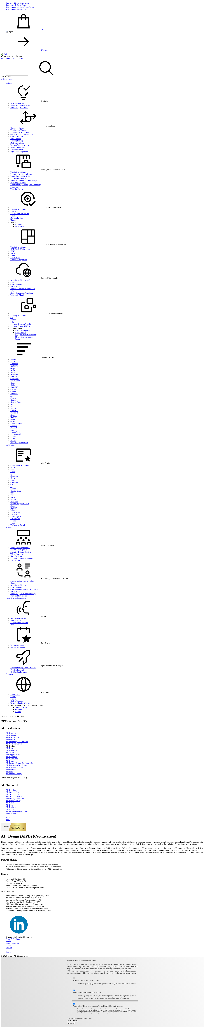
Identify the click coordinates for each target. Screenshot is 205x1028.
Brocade (13, 377)
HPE (12, 404)
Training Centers (16, 149)
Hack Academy (16, 556)
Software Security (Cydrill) (20, 324)
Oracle (12, 421)
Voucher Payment (17, 670)
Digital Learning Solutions (20, 548)
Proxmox (13, 426)
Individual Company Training (21, 558)
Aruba (12, 370)
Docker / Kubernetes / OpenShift (22, 289)
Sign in (8, 952)
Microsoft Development (24, 337)
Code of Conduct (16, 701)
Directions (19, 710)
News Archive (15, 621)
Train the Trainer (16, 189)
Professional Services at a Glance (22, 581)
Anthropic (14, 364)
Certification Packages (18, 672)
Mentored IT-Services (18, 596)
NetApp (13, 415)
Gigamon (13, 400)
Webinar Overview (17, 645)
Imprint (8, 941)
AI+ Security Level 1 (14, 792)
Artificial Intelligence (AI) (20, 280)
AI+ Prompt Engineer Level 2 (17, 811)
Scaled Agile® (15, 517)
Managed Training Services (20, 552)
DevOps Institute (16, 218)
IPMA (12, 251)
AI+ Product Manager (14, 774)
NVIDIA (13, 417)
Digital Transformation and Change (23, 180)
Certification (10, 445)
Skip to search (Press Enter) (16, 5)
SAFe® (13, 212)
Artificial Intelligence (18, 585)
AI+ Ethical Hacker (13, 801)
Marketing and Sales (18, 183)
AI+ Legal (10, 761)
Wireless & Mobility (18, 295)
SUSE (12, 438)
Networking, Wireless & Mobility (22, 594)
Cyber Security (16, 284)
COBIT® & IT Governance (20, 249)
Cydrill (13, 391)
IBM (12, 493)
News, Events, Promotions (16, 598)
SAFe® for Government (19, 214)
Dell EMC (14, 394)
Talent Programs (16, 554)
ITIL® (12, 253)
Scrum (12, 216)
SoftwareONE (15, 434)
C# (11, 318)
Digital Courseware (17, 147)
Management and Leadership (21, 174)
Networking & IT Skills (19, 108)
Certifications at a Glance (19, 465)
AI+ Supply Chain (13, 754)
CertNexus (14, 379)
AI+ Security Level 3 (14, 796)
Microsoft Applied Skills (19, 504)
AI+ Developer (11, 790)
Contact (20, 58)
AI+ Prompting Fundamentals (17, 742)
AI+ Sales (9, 772)
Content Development (18, 550)
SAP (12, 430)
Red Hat (13, 428)
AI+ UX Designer (12, 737)
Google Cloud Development (25, 335)
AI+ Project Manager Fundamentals (19, 763)
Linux (12, 291)
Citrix (12, 385)
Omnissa (13, 419)
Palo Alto (13, 510)
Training (9, 83)
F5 (11, 396)
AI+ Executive (11, 733)
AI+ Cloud (10, 803)
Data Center (14, 287)
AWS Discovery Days (18, 647)
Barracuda (14, 374)
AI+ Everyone (11, 735)
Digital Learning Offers (19, 151)
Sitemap (9, 948)
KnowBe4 (14, 411)
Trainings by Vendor (18, 130)
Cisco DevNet (20, 333)
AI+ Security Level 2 (14, 794)
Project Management (18, 178)
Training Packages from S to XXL (23, 668)
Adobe (13, 359)
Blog (12, 625)
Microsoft (14, 413)
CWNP (13, 389)
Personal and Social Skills (20, 176)
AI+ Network (11, 813)
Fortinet (13, 398)
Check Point (15, 381)
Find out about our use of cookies (79, 1018)
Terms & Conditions (13, 939)
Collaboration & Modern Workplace (23, 589)
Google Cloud (15, 402)
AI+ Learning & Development (17, 765)
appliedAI (14, 366)
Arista (12, 368)
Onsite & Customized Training (21, 134)
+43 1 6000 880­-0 (7, 58)
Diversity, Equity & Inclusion (21, 703)
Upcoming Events (17, 128)
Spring (17, 339)
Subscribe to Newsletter (19, 623)
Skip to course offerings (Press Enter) (20, 7)
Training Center (21, 707)
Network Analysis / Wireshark (21, 293)
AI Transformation (17, 103)
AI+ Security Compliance (15, 799)
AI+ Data (9, 805)
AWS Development (22, 330)
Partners (13, 699)
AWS (12, 372)
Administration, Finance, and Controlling (25, 185)
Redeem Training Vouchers (20, 145)
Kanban (13, 220)
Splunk (13, 436)
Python (13, 320)
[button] (46, 76)
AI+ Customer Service (14, 744)
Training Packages (17, 141)
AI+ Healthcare (11, 757)
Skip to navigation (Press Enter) (17, 3)
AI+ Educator (11, 769)
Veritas (13, 441)
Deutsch (44, 50)
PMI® (12, 255)
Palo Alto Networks (17, 423)
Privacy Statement (12, 943)
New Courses (15, 139)
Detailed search (6, 79)
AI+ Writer (10, 752)
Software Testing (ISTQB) (20, 326)
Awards (13, 697)
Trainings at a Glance (18, 172)
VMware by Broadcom (19, 443)
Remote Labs (15, 560)
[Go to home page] (4, 54)
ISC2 (12, 406)
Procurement (15, 187)
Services (9, 527)
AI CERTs (14, 362)
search (3, 76)
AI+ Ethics (10, 748)
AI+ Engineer (11, 807)
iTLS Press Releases (18, 618)
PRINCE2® (15, 258)
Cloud (12, 282)
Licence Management (18, 260)
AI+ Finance (10, 740)
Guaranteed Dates (17, 137)
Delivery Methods (17, 143)
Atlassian (18, 224)
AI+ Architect (11, 809)
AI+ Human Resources (14, 767)
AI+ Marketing (11, 750)
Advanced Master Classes (20, 105)
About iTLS (15, 695)
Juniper (13, 409)
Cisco (12, 383)
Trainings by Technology (19, 132)
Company (9, 674)
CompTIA (14, 387)
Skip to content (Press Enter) (16, 9)
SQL (12, 322)
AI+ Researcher (12, 759)
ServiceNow (20, 226)
